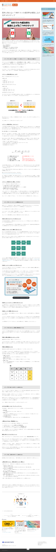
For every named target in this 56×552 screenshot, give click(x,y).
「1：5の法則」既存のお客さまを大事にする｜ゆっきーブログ (48, 45)
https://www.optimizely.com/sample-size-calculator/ (12, 173)
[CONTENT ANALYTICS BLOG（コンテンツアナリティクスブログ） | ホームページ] (10, 5)
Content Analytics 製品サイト (42, 541)
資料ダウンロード (40, 543)
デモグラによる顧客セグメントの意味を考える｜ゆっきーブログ (32, 529)
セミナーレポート (44, 19)
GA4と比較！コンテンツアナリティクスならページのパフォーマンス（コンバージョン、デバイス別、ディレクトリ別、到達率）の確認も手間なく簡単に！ (20, 529)
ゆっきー (21, 533)
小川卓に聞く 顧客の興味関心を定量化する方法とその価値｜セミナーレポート (48, 21)
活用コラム (3, 8)
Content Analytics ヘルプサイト (42, 542)
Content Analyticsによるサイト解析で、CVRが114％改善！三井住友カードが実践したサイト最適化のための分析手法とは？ (48, 33)
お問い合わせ (39, 544)
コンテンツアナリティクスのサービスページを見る (21, 297)
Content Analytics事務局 (6, 17)
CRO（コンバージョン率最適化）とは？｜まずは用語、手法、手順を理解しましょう (7, 528)
